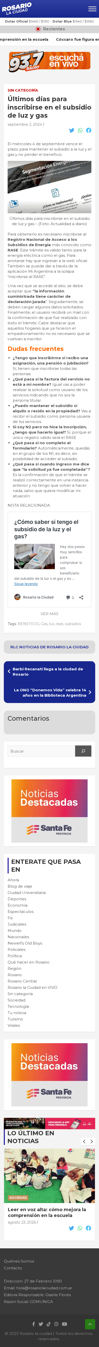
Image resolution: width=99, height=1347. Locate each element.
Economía (17, 905)
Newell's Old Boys (25, 943)
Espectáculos (21, 911)
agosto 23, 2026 (22, 1222)
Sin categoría (23, 90)
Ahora (13, 880)
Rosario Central (22, 981)
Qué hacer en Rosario (29, 962)
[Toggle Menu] (92, 8)
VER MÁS (49, 613)
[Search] (83, 751)
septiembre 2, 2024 (25, 124)
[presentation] (84, 1141)
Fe (10, 917)
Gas (44, 624)
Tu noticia (17, 1012)
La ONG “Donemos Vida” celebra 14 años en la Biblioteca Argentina (50, 693)
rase (59, 624)
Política (15, 955)
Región (14, 968)
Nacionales (18, 936)
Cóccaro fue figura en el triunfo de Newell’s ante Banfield (49, 1212)
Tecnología (18, 1006)
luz (51, 624)
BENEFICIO (28, 624)
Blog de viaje (20, 886)
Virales (14, 1025)
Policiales (16, 949)
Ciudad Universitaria (27, 892)
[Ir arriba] (90, 1324)
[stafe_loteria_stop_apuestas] (49, 1120)
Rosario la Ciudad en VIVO (32, 987)
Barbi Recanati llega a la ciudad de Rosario (48, 672)
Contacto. (13, 1268)
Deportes (17, 898)
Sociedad (16, 1000)
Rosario (15, 974)
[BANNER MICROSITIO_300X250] (49, 782)
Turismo (15, 1019)
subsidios (73, 624)
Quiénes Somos (19, 1261)
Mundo (15, 930)
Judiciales (17, 924)
